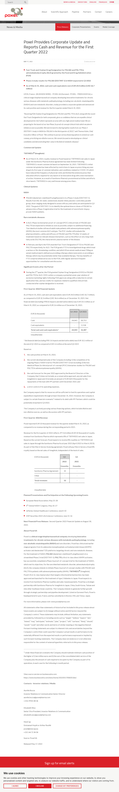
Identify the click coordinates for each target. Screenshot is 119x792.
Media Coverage (109, 27)
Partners (87, 12)
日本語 (112, 2)
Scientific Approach (59, 12)
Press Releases (62, 27)
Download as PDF (90, 62)
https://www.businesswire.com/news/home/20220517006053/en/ (50, 677)
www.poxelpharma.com (60, 601)
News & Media (69, 2)
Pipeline (75, 12)
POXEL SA (57, 94)
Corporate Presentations (81, 27)
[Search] (25, 2)
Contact (98, 12)
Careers (109, 12)
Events (96, 27)
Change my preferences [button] (67, 786)
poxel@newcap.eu (31, 729)
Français (103, 2)
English (93, 2)
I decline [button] (40, 786)
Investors (82, 2)
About (44, 12)
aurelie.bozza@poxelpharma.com (37, 697)
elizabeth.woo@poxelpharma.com (37, 715)
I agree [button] (15, 786)
